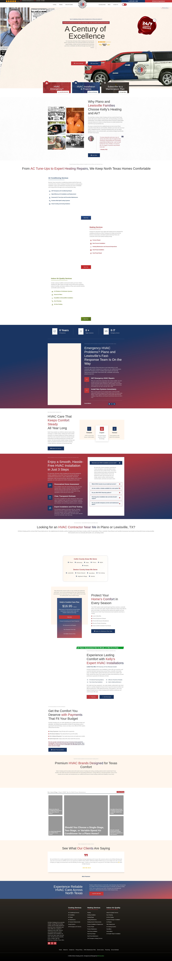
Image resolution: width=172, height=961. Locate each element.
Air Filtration (109, 922)
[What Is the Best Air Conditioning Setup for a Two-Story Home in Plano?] (55, 805)
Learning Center (102, 4)
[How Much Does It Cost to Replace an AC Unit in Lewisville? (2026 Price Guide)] (117, 805)
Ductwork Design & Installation (113, 919)
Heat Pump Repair (91, 933)
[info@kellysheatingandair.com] (20, 0)
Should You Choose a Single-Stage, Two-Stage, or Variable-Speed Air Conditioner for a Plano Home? (84, 830)
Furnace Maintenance (92, 929)
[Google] (114, 404)
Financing (107, 949)
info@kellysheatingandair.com (28, 0)
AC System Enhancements (74, 922)
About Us (65, 949)
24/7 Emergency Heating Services (94, 938)
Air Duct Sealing (110, 917)
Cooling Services (74, 908)
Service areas (100, 949)
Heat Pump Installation (92, 931)
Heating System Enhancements (94, 922)
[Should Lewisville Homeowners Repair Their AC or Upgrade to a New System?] (117, 826)
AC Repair (70, 917)
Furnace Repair (90, 926)
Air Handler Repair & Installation (113, 933)
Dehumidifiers (109, 931)
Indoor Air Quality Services (61, 278)
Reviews (18, 1)
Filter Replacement (110, 924)
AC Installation (71, 914)
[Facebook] (109, 404)
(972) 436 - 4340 (134, 1)
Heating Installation (91, 914)
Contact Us (115, 4)
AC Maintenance (72, 919)
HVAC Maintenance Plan (90, 949)
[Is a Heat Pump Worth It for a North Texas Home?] (55, 826)
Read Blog (121, 791)
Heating (60, 4)
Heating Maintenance (92, 919)
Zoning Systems (71, 924)
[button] (55, 4)
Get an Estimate (115, 949)
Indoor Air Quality (69, 4)
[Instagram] (112, 404)
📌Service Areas (165, 7)
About (109, 4)
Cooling (54, 4)
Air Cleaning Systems (111, 926)
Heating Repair (90, 917)
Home (60, 949)
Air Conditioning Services (58, 178)
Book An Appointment (159, 1)
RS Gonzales (100, 955)
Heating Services (96, 227)
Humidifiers (108, 929)
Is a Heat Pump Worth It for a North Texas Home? (55, 833)
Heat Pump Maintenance (92, 936)
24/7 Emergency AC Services (74, 926)
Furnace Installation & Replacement (95, 924)
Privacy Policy (79, 949)
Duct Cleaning (109, 914)
